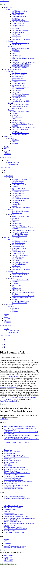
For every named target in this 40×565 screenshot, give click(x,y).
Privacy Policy (8, 555)
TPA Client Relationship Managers (14, 496)
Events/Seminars (17, 117)
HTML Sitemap (9, 559)
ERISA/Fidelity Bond (18, 20)
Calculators (15, 50)
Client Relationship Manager (20, 43)
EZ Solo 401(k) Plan (18, 23)
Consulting (15, 18)
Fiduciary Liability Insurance (20, 21)
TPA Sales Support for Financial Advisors (17, 498)
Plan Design (15, 29)
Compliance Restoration (19, 16)
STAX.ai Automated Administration (15, 467)
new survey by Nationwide (8, 387)
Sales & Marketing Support (20, 106)
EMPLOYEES (8, 136)
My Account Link (13, 162)
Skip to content (4, 1)
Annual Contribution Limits (20, 48)
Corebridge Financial (13, 376)
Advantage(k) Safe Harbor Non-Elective (16, 457)
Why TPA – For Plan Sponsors (13, 506)
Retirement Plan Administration (13, 480)
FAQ (5, 152)
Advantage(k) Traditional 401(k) (14, 460)
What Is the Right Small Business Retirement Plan (19, 426)
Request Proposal (17, 44)
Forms (14, 53)
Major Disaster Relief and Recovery (23, 59)
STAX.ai (14, 37)
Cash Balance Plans (18, 14)
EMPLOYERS (8, 7)
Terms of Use (8, 557)
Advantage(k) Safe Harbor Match (14, 455)
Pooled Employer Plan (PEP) (21, 39)
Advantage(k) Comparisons (12, 451)
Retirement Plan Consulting (12, 478)
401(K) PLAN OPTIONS (12, 462)
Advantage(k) (8, 450)
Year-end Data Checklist (19, 67)
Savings (9, 399)
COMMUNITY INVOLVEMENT (15, 547)
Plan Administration (18, 25)
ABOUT (6, 147)
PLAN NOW (4, 419)
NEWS (6, 148)
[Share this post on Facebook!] (4, 347)
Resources (11, 46)
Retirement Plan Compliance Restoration (16, 485)
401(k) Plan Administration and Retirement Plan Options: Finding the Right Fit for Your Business (21, 436)
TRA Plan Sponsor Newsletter (13, 527)
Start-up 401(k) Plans (10, 471)
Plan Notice (7, 464)
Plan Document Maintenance (20, 30)
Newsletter (15, 60)
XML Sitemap (8, 561)
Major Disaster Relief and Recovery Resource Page (19, 518)
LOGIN (6, 160)
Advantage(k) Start (10, 453)
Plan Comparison (17, 27)
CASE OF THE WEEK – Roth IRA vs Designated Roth (21, 439)
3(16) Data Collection (18, 74)
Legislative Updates (18, 57)
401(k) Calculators (9, 530)
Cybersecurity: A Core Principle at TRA (16, 516)
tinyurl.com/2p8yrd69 (11, 401)
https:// (2, 401)
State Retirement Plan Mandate (21, 64)
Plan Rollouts (16, 34)
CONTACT (7, 150)
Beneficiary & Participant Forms (14, 532)
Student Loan (5, 397)
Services (10, 9)
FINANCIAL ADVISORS (12, 69)
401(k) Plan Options (18, 13)
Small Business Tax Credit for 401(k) (23, 62)
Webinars (14, 131)
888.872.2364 (6, 157)
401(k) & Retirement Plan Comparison (16, 469)
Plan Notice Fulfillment (19, 32)
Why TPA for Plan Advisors (20, 133)
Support (10, 41)
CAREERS (7, 154)
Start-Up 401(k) (16, 36)
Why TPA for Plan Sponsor (20, 66)
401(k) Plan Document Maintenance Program (18, 481)
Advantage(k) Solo (10, 458)
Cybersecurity (16, 51)
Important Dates (16, 55)
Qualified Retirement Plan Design (14, 476)
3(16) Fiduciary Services (19, 11)
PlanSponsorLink (13, 164)
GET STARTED (5, 167)
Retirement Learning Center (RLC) (14, 488)
